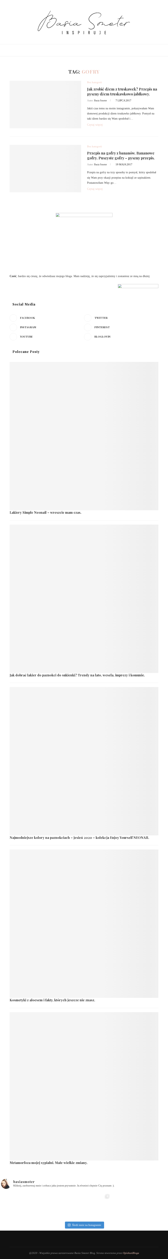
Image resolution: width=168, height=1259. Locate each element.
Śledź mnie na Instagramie (86, 1225)
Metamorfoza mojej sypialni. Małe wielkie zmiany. (48, 1163)
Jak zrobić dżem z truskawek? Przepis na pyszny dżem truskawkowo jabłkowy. (122, 91)
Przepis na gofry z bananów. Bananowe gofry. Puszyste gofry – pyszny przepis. (121, 155)
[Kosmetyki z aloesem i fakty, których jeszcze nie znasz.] (84, 923)
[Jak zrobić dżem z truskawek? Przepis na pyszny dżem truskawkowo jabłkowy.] (45, 104)
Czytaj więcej (95, 124)
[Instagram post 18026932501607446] (15, 1206)
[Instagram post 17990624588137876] (153, 1206)
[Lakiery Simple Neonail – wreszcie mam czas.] (84, 436)
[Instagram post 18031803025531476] (98, 1206)
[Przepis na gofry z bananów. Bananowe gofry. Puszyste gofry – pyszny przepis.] (45, 168)
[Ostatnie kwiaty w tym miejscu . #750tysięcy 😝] (70, 1206)
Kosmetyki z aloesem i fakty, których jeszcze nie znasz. (52, 1000)
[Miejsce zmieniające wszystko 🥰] (42, 1206)
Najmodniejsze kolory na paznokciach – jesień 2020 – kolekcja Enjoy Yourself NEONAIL (79, 837)
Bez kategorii (94, 82)
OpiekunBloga (131, 1253)
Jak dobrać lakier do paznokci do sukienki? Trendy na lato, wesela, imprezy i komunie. (77, 675)
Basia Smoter (100, 100)
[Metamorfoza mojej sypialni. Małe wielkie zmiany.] (84, 1086)
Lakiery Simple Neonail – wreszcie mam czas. (45, 512)
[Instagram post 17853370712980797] (125, 1206)
